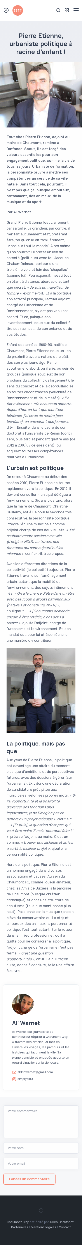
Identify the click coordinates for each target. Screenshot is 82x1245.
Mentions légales (43, 1227)
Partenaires (19, 1227)
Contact (65, 1227)
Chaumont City (18, 1222)
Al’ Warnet (26, 1023)
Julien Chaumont (62, 1222)
